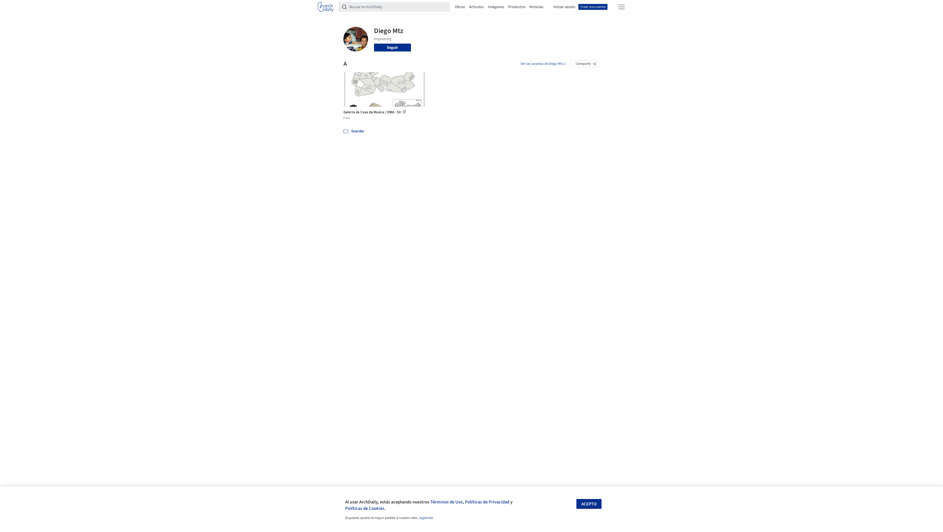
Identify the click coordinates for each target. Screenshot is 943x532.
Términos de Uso (446, 502)
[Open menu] (621, 7)
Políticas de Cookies (364, 508)
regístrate (426, 517)
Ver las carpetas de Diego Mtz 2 (543, 64)
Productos (517, 7)
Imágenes (496, 7)
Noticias (536, 7)
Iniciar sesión (564, 7)
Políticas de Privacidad (487, 502)
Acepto (589, 504)
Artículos (476, 7)
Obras (460, 7)
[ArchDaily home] (326, 7)
